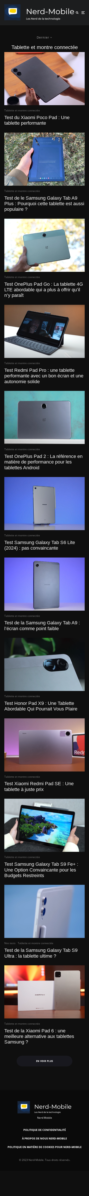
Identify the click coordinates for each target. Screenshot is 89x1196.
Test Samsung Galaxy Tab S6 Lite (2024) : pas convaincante (39, 545)
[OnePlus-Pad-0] (44, 417)
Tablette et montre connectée (22, 110)
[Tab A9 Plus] (44, 159)
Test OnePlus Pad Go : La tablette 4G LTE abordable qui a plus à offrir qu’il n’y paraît (43, 289)
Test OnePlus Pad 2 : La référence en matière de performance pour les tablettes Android (43, 462)
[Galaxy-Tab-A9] (44, 584)
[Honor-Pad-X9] (44, 664)
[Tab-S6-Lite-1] (44, 503)
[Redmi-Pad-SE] (44, 744)
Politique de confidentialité (44, 1130)
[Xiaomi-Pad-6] (44, 991)
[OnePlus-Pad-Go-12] (44, 245)
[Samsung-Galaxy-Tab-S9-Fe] (44, 825)
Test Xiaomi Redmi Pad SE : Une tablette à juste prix (39, 786)
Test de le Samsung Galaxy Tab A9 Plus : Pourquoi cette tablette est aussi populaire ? (44, 203)
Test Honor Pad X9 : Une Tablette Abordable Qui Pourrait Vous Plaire (40, 706)
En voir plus (44, 1061)
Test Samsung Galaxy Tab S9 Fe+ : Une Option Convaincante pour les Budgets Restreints (41, 869)
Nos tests (10, 943)
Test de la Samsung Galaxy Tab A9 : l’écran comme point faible (42, 625)
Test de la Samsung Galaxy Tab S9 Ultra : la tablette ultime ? (41, 953)
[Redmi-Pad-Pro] (44, 331)
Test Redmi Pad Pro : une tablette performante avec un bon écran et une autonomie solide (43, 376)
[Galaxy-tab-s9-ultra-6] (44, 911)
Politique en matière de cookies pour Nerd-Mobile (45, 1147)
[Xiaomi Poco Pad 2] (44, 78)
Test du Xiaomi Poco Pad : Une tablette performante (37, 120)
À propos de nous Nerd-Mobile (44, 1138)
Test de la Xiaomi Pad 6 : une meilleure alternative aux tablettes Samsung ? (39, 1036)
